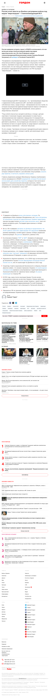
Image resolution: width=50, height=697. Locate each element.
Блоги (26, 580)
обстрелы (33, 308)
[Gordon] (24, 3)
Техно (3, 587)
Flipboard (29, 626)
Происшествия (5, 591)
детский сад (23, 221)
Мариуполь (4, 618)
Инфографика (5, 594)
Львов (3, 607)
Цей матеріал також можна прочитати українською (29, 15)
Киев (3, 605)
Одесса (3, 609)
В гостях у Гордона (29, 578)
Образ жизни (5, 589)
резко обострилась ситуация (28, 215)
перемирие (10, 308)
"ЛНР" (20, 238)
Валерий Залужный (6, 312)
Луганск (3, 621)
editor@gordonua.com (9, 663)
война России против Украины (16, 310)
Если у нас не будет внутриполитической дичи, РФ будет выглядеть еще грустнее (25, 376)
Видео (26, 591)
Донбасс (9, 306)
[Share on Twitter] (13, 303)
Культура (4, 584)
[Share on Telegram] (16, 303)
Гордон (3, 6)
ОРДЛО (35, 310)
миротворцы (22, 308)
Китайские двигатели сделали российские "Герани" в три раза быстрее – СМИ (22, 508)
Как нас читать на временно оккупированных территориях (6, 653)
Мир (3, 580)
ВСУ (28, 308)
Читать (44, 316)
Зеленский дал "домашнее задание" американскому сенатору (19, 528)
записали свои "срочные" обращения (15, 253)
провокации (43, 306)
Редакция (4, 644)
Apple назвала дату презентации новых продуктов (15, 494)
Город (3, 602)
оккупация (22, 306)
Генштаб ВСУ (15, 306)
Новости (4, 570)
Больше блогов (24, 395)
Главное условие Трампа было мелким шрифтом (16, 372)
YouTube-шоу (28, 596)
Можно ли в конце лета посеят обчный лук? (8, 358)
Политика (4, 575)
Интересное (4, 596)
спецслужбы (5, 310)
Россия (4, 306)
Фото (26, 589)
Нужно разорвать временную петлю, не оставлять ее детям (20, 386)
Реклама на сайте (6, 646)
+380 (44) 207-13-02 (9, 661)
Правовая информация (7, 648)
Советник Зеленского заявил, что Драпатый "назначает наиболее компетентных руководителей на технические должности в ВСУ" (25, 446)
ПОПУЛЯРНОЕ (6, 441)
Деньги (3, 578)
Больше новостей (25, 531)
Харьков (4, 614)
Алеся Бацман (30, 622)
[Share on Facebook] (10, 303)
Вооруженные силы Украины (33, 306)
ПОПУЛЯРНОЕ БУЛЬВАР (9, 534)
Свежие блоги (7, 369)
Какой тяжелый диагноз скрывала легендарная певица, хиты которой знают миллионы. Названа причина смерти (26, 360)
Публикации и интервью (30, 575)
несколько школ (34, 221)
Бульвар (5, 346)
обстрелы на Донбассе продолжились (29, 228)
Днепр (3, 616)
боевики (4, 308)
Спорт (3, 582)
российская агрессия (41, 308)
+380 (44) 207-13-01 (9, 659)
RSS (28, 629)
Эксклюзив (27, 587)
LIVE (26, 584)
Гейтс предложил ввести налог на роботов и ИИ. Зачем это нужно (19, 490)
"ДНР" (25, 238)
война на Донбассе (28, 310)
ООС (40, 310)
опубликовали (27, 242)
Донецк (3, 611)
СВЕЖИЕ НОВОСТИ (7, 481)
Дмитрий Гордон (31, 605)
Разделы (27, 570)
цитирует (15, 57)
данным (19, 234)
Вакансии (4, 641)
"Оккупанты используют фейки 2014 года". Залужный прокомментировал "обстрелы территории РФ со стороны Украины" (26, 337)
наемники (16, 308)
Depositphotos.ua (22, 678)
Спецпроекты (28, 598)
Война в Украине (10, 6)
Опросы (27, 594)
